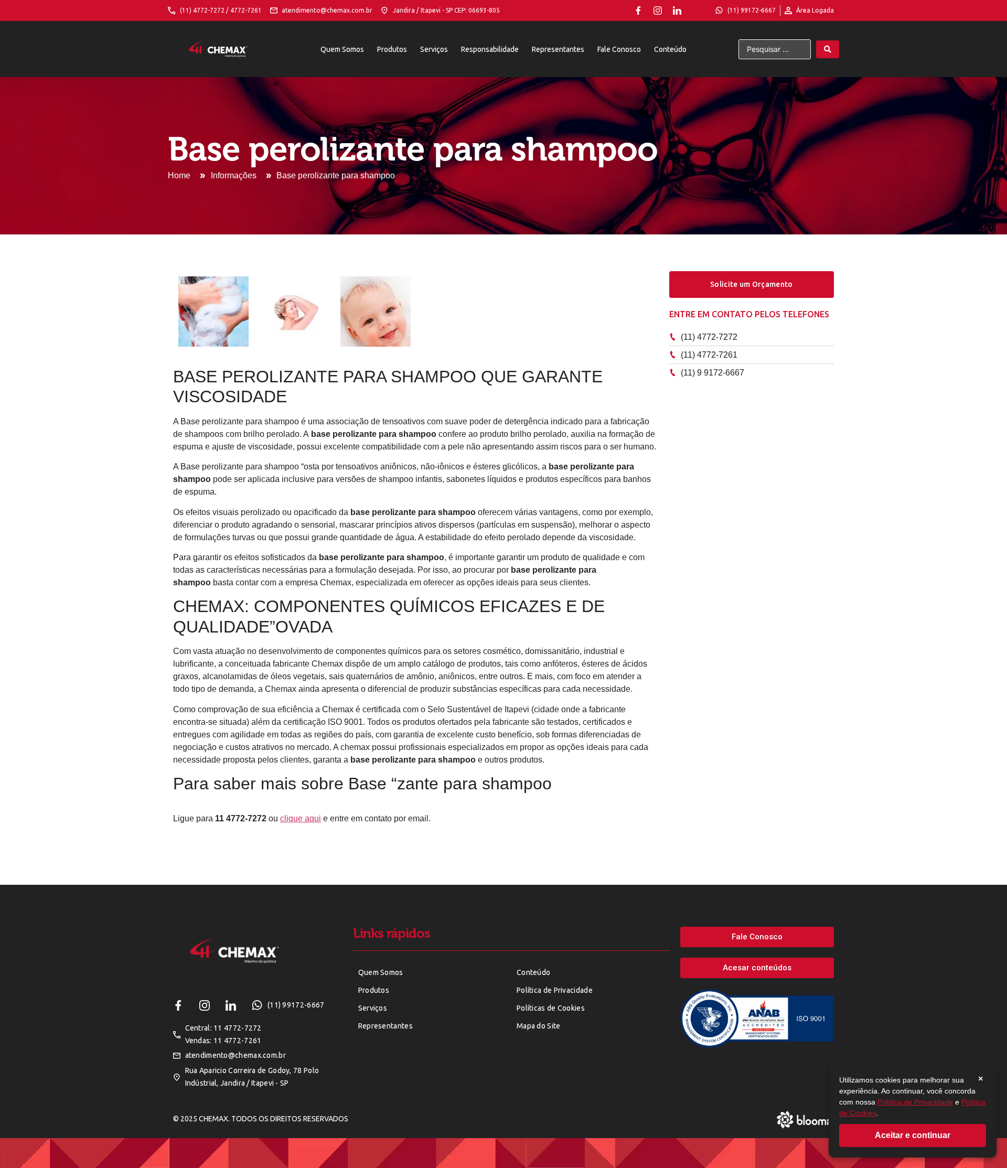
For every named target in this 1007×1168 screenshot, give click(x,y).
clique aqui (300, 818)
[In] (677, 10)
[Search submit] (827, 49)
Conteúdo (670, 49)
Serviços (434, 49)
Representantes (558, 49)
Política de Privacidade (915, 1102)
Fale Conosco (619, 49)
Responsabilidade (490, 49)
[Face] (638, 10)
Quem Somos (342, 49)
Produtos (392, 49)
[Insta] (657, 10)
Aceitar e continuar (912, 1135)
